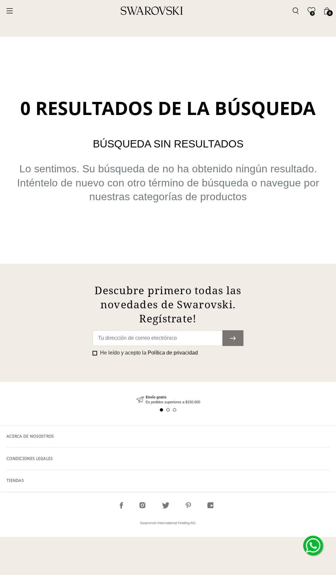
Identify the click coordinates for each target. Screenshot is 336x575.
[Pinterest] (188, 506)
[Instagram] (142, 506)
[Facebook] (121, 506)
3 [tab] (174, 410)
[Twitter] (166, 506)
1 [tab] (161, 410)
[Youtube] (211, 506)
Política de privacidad (173, 352)
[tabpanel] (168, 400)
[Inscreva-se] (232, 338)
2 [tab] (168, 410)
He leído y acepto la (148, 352)
